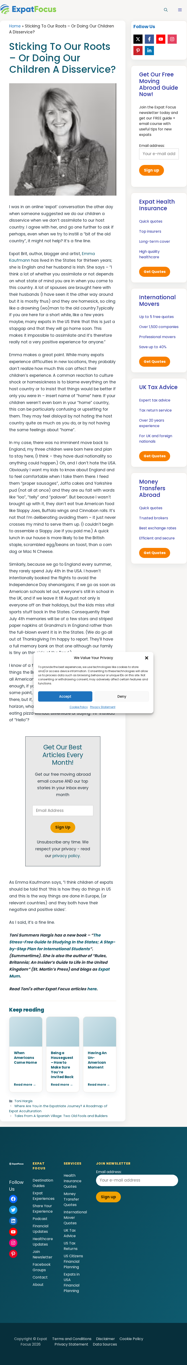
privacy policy (66, 856)
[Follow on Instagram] (172, 39)
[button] (146, 658)
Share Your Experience (43, 1208)
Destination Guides (43, 1183)
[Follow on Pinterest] (138, 50)
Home (15, 26)
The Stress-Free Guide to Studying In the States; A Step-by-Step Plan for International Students (62, 942)
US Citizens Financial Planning (73, 1261)
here (91, 989)
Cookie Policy (79, 707)
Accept (65, 696)
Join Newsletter (42, 1254)
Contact (40, 1277)
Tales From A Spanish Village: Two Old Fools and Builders (61, 1116)
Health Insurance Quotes (72, 1181)
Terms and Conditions (71, 1338)
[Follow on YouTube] (160, 39)
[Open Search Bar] (166, 10)
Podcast (40, 1218)
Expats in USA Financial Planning (72, 1282)
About (38, 1284)
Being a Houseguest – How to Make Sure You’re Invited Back (62, 1064)
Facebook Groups (42, 1267)
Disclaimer (105, 1338)
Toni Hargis (23, 1101)
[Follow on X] (138, 39)
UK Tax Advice (70, 1233)
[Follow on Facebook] (149, 39)
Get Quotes (155, 271)
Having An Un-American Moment (97, 1060)
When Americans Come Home (25, 1057)
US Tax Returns (71, 1246)
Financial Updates (40, 1228)
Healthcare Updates (43, 1241)
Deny (121, 696)
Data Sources (105, 1344)
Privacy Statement (102, 707)
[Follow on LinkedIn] (149, 50)
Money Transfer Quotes (71, 1199)
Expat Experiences (44, 1195)
